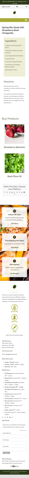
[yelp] (12, 417)
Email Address (7, 433)
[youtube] (9, 417)
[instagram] (7, 417)
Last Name (5, 446)
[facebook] (2, 417)
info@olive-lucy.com (11, 354)
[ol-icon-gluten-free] (14, 304)
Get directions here (7, 351)
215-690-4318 (11, 1)
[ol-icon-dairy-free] (14, 314)
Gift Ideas (14, 223)
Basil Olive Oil (14, 176)
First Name (6, 440)
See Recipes (14, 273)
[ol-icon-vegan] (14, 324)
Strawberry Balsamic (14, 147)
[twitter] (5, 417)
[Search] (26, 7)
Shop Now (14, 247)
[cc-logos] (14, 466)
